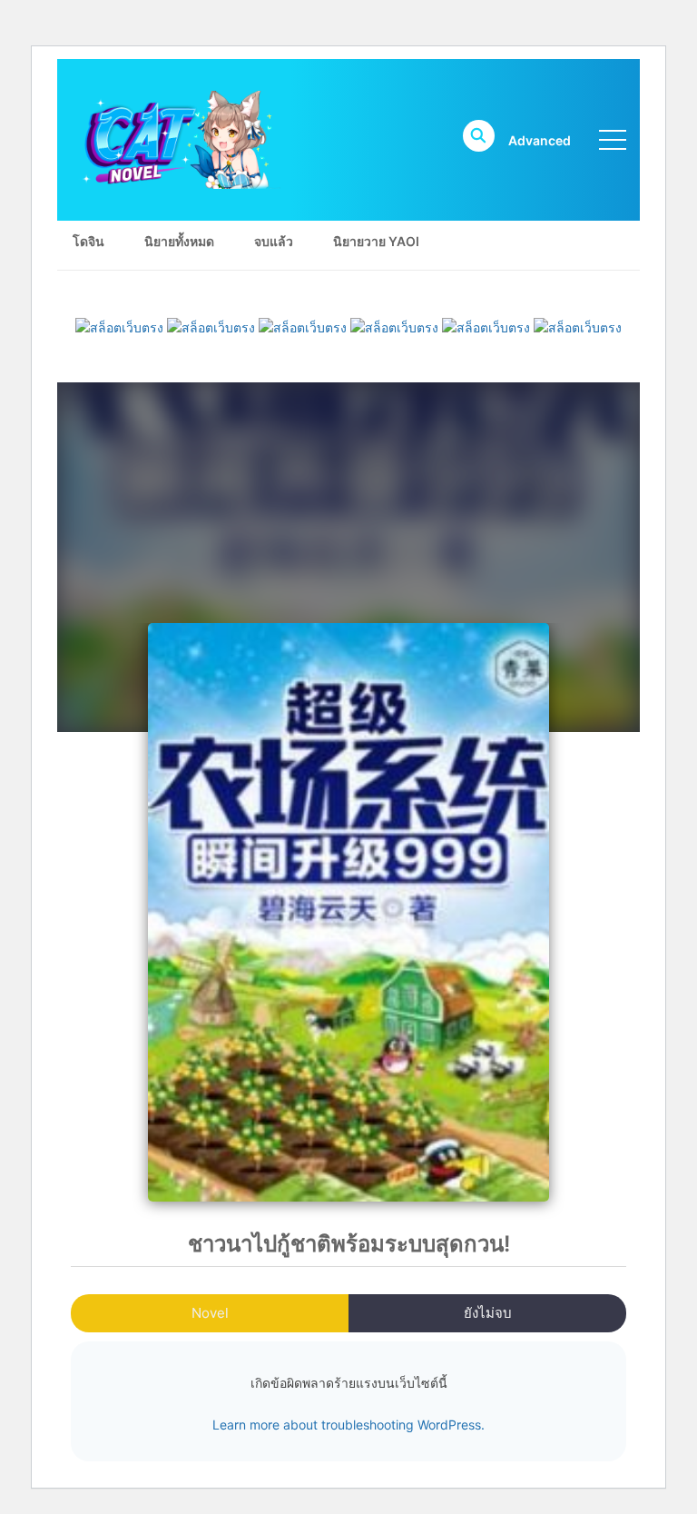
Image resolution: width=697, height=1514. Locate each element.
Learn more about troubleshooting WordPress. (348, 1424)
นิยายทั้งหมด (179, 241)
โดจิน (88, 241)
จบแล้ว (273, 241)
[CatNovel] (176, 138)
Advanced (539, 140)
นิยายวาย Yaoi (376, 241)
